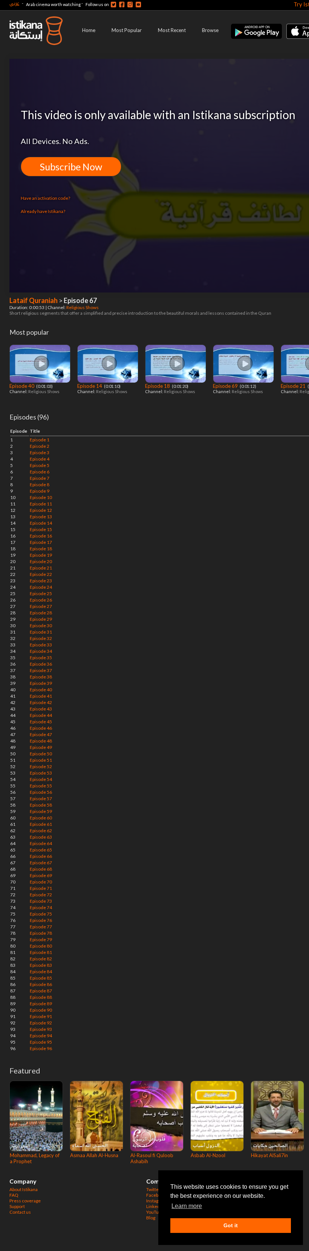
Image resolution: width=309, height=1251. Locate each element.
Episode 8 (39, 484)
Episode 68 (41, 869)
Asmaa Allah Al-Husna (94, 1155)
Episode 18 (158, 386)
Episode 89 (41, 1003)
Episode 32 (41, 638)
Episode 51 (41, 760)
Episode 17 (41, 542)
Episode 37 (41, 670)
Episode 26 (41, 600)
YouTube (155, 1212)
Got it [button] (230, 1225)
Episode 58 (41, 805)
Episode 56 (41, 792)
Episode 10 (41, 497)
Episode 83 (41, 965)
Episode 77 (41, 926)
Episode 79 (41, 939)
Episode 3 (39, 452)
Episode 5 (39, 465)
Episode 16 (41, 536)
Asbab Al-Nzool (208, 1155)
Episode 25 (41, 593)
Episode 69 (226, 386)
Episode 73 (41, 901)
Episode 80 (41, 946)
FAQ (13, 1195)
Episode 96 (41, 1048)
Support (17, 1206)
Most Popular (127, 30)
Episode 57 (41, 798)
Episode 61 (41, 824)
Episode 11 (41, 504)
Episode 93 (41, 1029)
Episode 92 (41, 1023)
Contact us (20, 1212)
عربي (14, 3)
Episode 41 (41, 696)
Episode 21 (294, 386)
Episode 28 (41, 613)
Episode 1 (39, 440)
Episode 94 (41, 1035)
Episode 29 (41, 619)
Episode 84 (41, 971)
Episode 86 (41, 984)
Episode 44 (41, 715)
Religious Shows (82, 307)
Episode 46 (41, 728)
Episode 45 (41, 721)
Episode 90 (41, 1010)
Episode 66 (41, 856)
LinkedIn (155, 1206)
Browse (210, 30)
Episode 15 (41, 529)
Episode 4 (39, 459)
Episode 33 (41, 645)
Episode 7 (39, 478)
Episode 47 (41, 734)
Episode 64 (41, 843)
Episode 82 (41, 959)
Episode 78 (41, 933)
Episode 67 (41, 862)
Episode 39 (41, 683)
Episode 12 (41, 510)
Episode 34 (41, 651)
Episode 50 (41, 753)
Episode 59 (41, 811)
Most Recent (172, 30)
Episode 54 (41, 779)
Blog (150, 1217)
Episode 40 (22, 386)
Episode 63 (41, 837)
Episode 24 (41, 587)
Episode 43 (41, 709)
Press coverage (25, 1201)
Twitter (153, 1189)
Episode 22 (41, 574)
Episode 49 (41, 747)
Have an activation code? (45, 198)
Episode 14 (90, 386)
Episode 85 (41, 978)
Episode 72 (41, 894)
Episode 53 (41, 773)
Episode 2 (39, 446)
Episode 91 (41, 1016)
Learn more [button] (186, 1206)
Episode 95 (41, 1042)
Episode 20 (41, 561)
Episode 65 (41, 850)
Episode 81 (41, 952)
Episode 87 (41, 991)
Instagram (156, 1201)
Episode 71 (41, 888)
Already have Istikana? (43, 211)
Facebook (156, 1195)
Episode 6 (39, 472)
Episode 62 (41, 830)
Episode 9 (39, 491)
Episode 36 (41, 664)
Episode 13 (41, 516)
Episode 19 (41, 555)
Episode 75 (41, 914)
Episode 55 (41, 786)
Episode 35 (41, 657)
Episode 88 (41, 997)
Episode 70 (41, 882)
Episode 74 (41, 907)
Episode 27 (41, 606)
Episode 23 (41, 580)
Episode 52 (41, 766)
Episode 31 (41, 632)
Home (88, 30)
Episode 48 (41, 741)
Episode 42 (41, 702)
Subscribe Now (71, 166)
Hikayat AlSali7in (269, 1155)
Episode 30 (41, 625)
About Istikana (23, 1189)
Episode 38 (41, 677)
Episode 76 (41, 920)
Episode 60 (41, 818)
